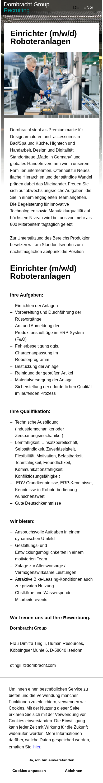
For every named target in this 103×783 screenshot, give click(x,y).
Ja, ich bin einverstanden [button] (51, 760)
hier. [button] (37, 747)
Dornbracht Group (26, 7)
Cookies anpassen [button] (29, 770)
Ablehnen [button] (73, 770)
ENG (88, 7)
